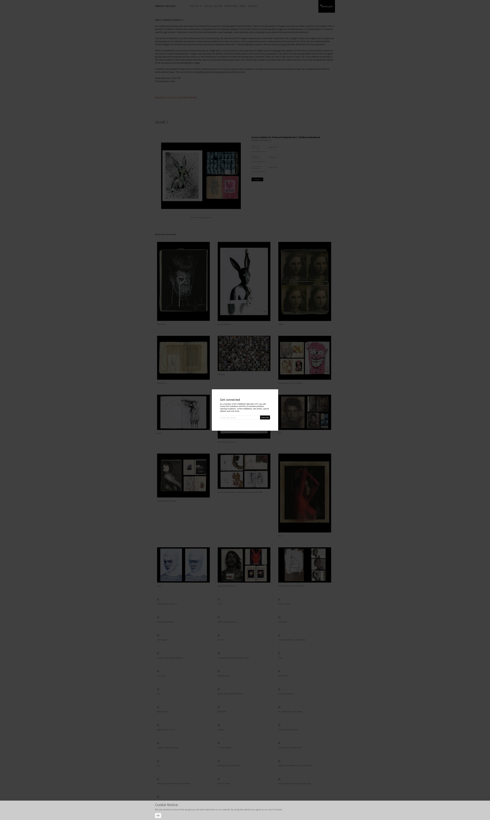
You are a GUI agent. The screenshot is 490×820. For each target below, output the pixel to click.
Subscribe (265, 417)
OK (158, 815)
